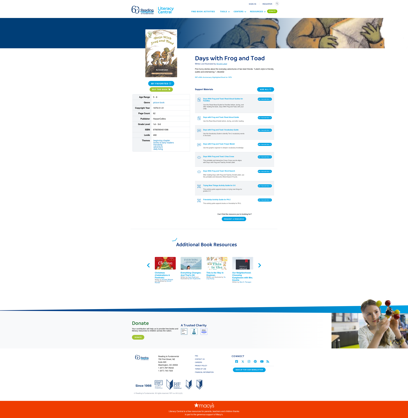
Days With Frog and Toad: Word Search (219, 171)
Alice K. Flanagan (245, 282)
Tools (223, 11)
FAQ (196, 356)
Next (259, 265)
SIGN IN (252, 4)
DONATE (272, 11)
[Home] (144, 6)
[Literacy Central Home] (166, 6)
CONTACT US (200, 359)
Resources (256, 11)
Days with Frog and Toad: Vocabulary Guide (221, 129)
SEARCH (277, 3)
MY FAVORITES (160, 83)
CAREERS (198, 362)
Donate (138, 337)
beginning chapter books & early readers (163, 141)
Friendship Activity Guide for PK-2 (216, 199)
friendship (157, 144)
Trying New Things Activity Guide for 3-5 (219, 185)
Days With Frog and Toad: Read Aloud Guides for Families (223, 99)
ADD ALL (264, 89)
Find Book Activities (203, 11)
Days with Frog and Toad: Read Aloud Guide (221, 117)
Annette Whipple (167, 279)
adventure (158, 146)
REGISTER (267, 4)
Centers (238, 11)
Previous (148, 265)
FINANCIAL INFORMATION (204, 372)
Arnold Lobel (221, 63)
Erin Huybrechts (195, 278)
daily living (158, 148)
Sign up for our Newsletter (249, 370)
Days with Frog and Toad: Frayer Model (219, 144)
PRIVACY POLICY (201, 366)
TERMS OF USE (201, 369)
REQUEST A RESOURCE (234, 219)
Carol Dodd (192, 277)
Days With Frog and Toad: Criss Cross (218, 156)
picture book (158, 102)
